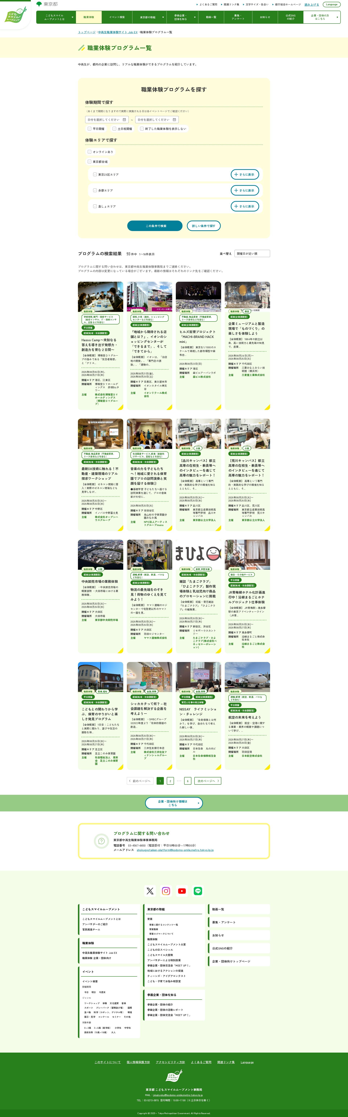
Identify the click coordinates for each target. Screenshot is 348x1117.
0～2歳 (87, 1027)
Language (331, 4)
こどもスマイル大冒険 (160, 955)
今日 (86, 992)
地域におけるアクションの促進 (165, 970)
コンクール (103, 1016)
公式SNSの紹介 (222, 948)
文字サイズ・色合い (257, 4)
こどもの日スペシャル (160, 949)
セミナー (116, 1016)
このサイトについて (107, 1062)
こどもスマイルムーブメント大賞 (166, 944)
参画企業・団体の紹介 (160, 1004)
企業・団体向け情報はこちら (173, 803)
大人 (113, 1032)
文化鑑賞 (114, 1003)
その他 (127, 1016)
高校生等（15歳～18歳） (96, 1032)
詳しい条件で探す (204, 226)
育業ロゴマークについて (161, 933)
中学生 (127, 1027)
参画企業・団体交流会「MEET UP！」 (169, 965)
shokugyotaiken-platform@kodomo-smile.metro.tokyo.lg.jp (175, 850)
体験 (105, 1003)
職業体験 (152, 939)
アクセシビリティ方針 (170, 1062)
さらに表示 (246, 174)
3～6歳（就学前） (103, 1027)
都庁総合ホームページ (288, 4)
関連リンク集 (231, 4)
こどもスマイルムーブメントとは (101, 919)
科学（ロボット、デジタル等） (109, 1012)
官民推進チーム (91, 929)
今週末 (102, 992)
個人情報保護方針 (138, 1062)
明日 (94, 992)
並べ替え (226, 253)
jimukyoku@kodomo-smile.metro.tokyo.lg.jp (178, 1095)
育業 (149, 919)
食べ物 (87, 1012)
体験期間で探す (99, 102)
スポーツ (88, 1007)
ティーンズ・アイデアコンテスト (166, 976)
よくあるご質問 (208, 4)
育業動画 (153, 929)
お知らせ (218, 935)
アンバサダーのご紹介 (95, 924)
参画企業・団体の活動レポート (165, 1010)
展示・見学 (89, 1016)
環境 (130, 1012)
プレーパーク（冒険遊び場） (110, 1007)
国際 (130, 1007)
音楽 (124, 1003)
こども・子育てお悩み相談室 (164, 981)
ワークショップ (92, 1003)
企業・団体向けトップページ (231, 961)
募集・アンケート (224, 922)
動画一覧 (218, 909)
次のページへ (206, 781)
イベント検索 (90, 981)
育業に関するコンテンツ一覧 (163, 924)
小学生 (118, 1027)
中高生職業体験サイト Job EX (99, 953)
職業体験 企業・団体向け (96, 958)
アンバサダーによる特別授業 (164, 960)
